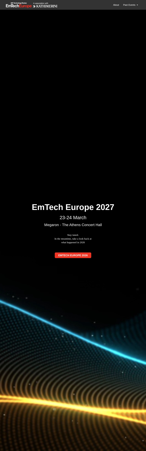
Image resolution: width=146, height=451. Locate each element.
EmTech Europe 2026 (73, 255)
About (116, 5)
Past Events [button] (129, 5)
